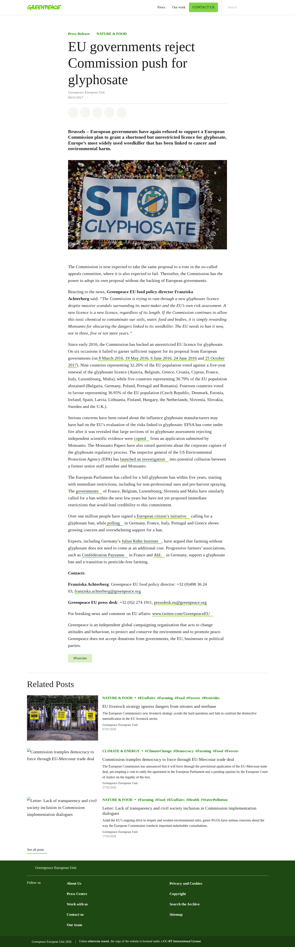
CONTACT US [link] (203, 7)
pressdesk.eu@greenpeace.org (180, 602)
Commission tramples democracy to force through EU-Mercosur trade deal (168, 759)
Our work (179, 7)
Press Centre (77, 894)
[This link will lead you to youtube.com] (46, 893)
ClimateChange (159, 751)
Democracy (184, 751)
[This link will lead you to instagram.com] (38, 893)
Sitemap (176, 914)
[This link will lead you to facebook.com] (29, 893)
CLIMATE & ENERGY (121, 751)
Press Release (79, 34)
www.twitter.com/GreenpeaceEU (181, 613)
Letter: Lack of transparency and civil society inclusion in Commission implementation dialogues (179, 811)
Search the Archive (185, 904)
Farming (166, 698)
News (161, 7)
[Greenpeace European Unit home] (43, 7)
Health (193, 800)
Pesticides (212, 698)
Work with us (77, 904)
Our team (74, 925)
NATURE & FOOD (112, 34)
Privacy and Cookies (186, 883)
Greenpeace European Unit (120, 725)
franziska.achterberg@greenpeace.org (108, 591)
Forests (194, 698)
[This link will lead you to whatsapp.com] (64, 893)
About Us (74, 883)
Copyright (178, 894)
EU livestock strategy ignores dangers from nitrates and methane (159, 706)
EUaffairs (147, 698)
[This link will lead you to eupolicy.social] (55, 893)
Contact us (75, 914)
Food (181, 698)
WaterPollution (215, 800)
